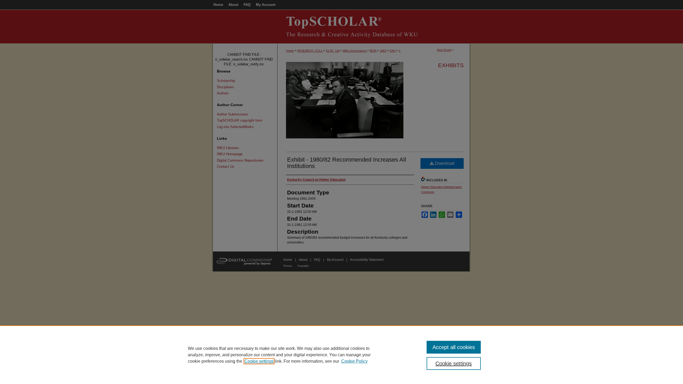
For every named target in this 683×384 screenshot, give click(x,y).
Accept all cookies (453, 347)
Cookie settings (259, 361)
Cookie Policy (354, 361)
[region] (341, 354)
